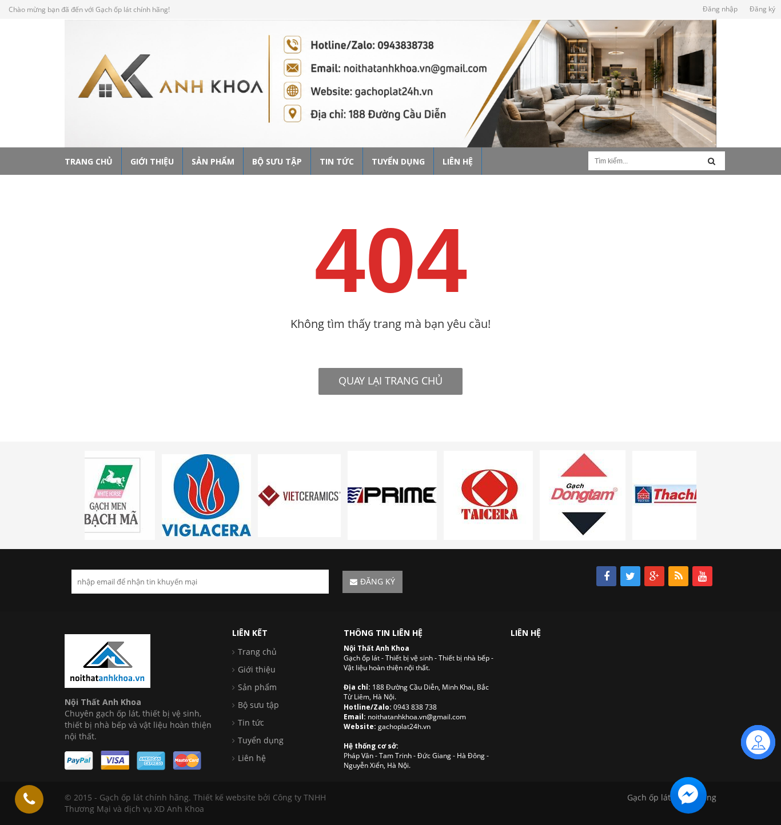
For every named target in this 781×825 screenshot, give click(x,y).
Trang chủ (257, 651)
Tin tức (251, 722)
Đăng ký (762, 9)
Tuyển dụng (261, 740)
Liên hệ (252, 757)
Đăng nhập (720, 9)
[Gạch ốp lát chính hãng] (107, 660)
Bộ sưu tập (258, 704)
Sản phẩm (257, 687)
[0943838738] (29, 799)
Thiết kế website (224, 797)
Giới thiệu (257, 669)
